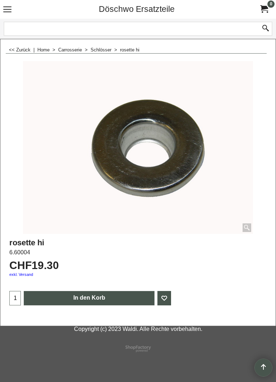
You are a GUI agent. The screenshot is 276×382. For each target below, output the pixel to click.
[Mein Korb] (263, 9)
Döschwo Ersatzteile (137, 9)
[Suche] (265, 29)
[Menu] (7, 10)
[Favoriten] (164, 298)
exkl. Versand (21, 274)
